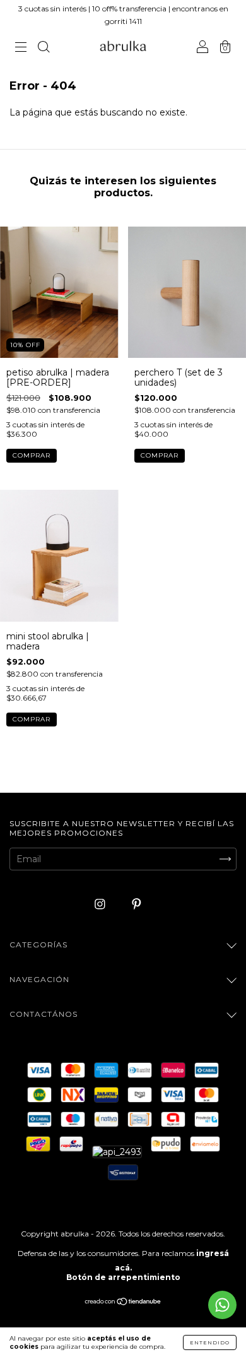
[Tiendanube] (123, 1302)
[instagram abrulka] (101, 904)
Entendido (210, 1342)
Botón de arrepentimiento (123, 1277)
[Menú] (21, 48)
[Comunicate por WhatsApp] (222, 1305)
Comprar (160, 455)
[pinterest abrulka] (136, 904)
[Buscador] (43, 48)
